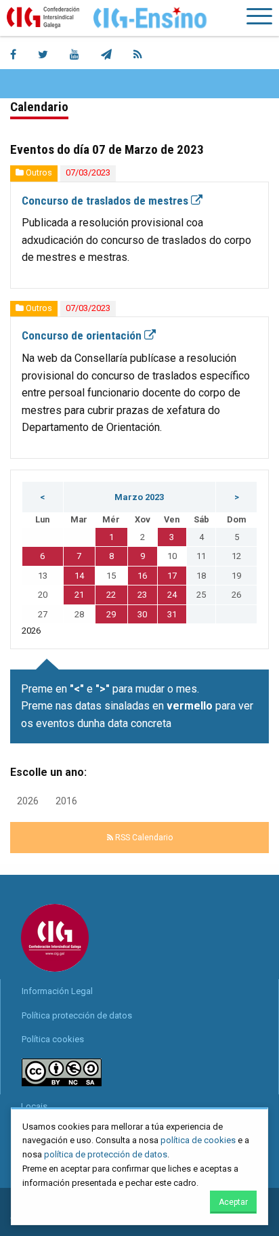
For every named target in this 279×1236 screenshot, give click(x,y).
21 (79, 595)
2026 (28, 801)
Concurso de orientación (83, 335)
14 (79, 576)
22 (111, 595)
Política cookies (53, 1039)
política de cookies (198, 1140)
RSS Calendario (143, 837)
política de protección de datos (105, 1154)
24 (172, 595)
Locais (34, 1106)
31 (172, 614)
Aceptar (233, 1202)
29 (111, 614)
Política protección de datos (77, 1015)
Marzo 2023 (139, 497)
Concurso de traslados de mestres (106, 200)
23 (142, 595)
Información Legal (57, 991)
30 (142, 614)
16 (142, 576)
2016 (66, 801)
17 (172, 576)
